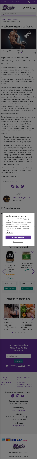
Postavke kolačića (18, 242)
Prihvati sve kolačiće (18, 237)
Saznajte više (9, 232)
